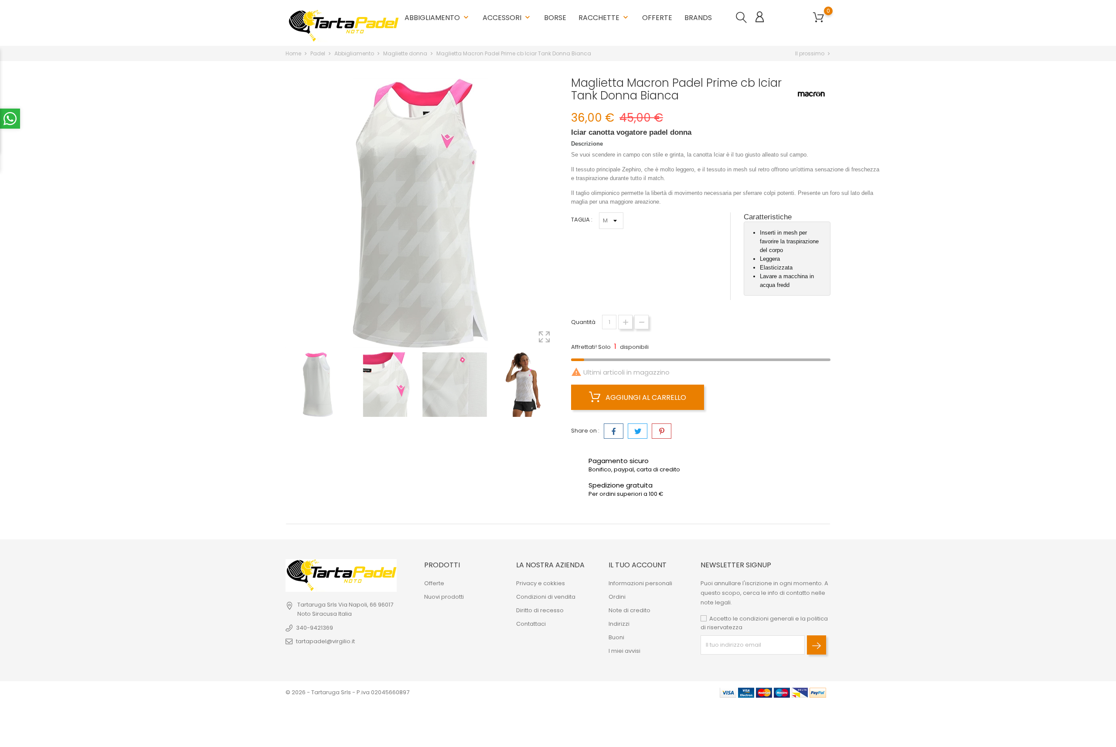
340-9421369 (314, 628)
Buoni (616, 637)
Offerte (657, 18)
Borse (555, 18)
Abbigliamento (437, 18)
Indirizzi (619, 624)
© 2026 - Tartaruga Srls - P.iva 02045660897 (347, 692)
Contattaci (531, 624)
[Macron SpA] (811, 94)
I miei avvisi (624, 651)
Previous (290, 386)
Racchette (604, 14)
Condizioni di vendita (545, 597)
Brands (698, 14)
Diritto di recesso (540, 610)
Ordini (617, 597)
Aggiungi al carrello (645, 397)
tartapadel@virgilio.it (325, 641)
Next (553, 386)
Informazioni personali (640, 583)
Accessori (507, 18)
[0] (818, 17)
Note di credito (629, 610)
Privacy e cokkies (540, 583)
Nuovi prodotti (444, 597)
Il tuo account (638, 565)
